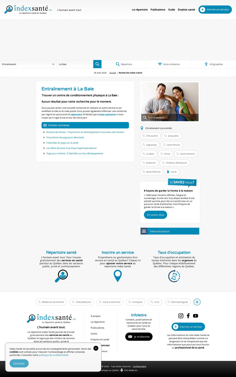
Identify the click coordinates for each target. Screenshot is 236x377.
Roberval (151, 162)
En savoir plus (155, 215)
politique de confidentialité (54, 355)
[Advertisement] (118, 39)
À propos (96, 316)
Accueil (113, 72)
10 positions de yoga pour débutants (65, 137)
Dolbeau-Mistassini (176, 162)
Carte (174, 171)
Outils (171, 9)
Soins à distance (171, 64)
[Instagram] (181, 316)
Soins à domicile (111, 302)
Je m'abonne (142, 336)
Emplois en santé (100, 339)
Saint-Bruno (173, 144)
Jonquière (173, 135)
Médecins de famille (53, 302)
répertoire (76, 114)
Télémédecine (83, 302)
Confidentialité (139, 366)
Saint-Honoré (187, 153)
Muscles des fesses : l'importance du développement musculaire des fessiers (85, 132)
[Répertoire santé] (197, 302)
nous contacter (107, 114)
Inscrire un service (218, 9)
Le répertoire (140, 9)
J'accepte (19, 363)
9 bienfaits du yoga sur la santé (62, 142)
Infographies (216, 64)
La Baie (150, 153)
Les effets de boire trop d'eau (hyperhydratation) (71, 148)
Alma (167, 153)
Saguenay (151, 144)
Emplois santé (186, 9)
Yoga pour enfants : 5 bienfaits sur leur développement (74, 153)
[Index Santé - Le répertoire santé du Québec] (28, 9)
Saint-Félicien (153, 171)
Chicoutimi (152, 135)
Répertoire (126, 64)
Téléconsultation (159, 231)
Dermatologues (179, 302)
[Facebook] (188, 316)
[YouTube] (195, 316)
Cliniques (137, 302)
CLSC (156, 302)
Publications (158, 9)
